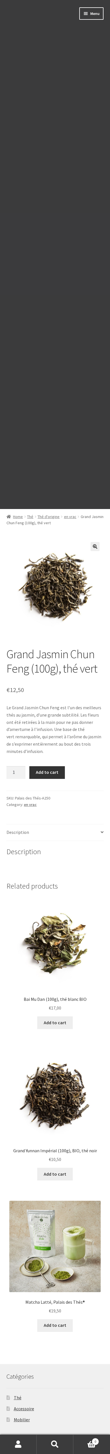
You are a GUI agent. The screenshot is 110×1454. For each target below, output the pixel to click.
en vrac (70, 516)
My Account (18, 1444)
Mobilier (22, 1419)
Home (18, 516)
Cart (84, 1439)
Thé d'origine (49, 516)
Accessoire (24, 1408)
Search (55, 1444)
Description (17, 832)
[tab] (55, 832)
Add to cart (47, 772)
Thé (30, 516)
